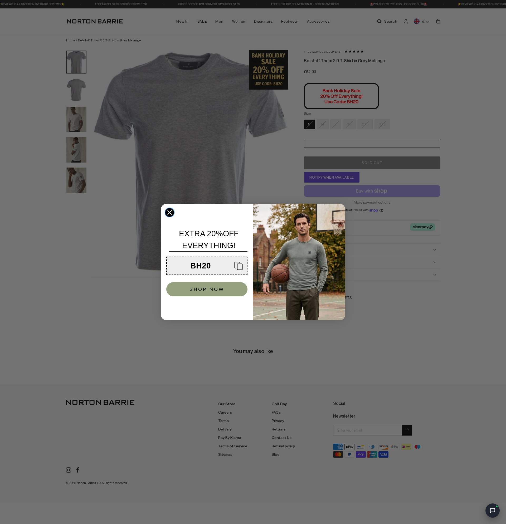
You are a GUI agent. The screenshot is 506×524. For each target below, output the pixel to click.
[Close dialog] (169, 212)
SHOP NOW (206, 289)
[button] (206, 266)
